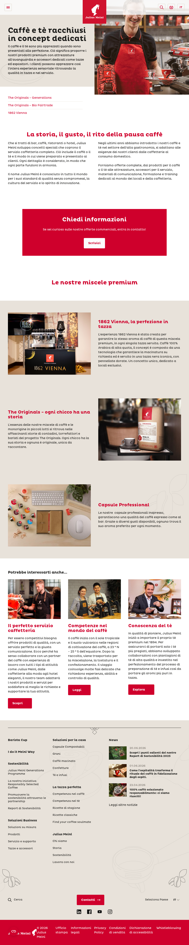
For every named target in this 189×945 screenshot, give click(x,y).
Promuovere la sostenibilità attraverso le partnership (27, 798)
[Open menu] (8, 7)
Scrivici (94, 243)
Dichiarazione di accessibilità (141, 930)
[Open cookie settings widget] (13, 931)
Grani (57, 754)
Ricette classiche (65, 815)
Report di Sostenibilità (24, 808)
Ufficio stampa (62, 930)
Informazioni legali (81, 930)
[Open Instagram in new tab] (110, 912)
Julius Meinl (62, 834)
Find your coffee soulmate (72, 822)
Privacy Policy (100, 930)
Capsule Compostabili (69, 747)
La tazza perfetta (67, 787)
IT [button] (181, 7)
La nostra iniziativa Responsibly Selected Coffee (23, 784)
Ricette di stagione (66, 808)
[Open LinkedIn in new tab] (79, 912)
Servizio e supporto (22, 841)
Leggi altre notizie (123, 804)
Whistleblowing (168, 928)
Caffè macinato (64, 761)
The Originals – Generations (29, 98)
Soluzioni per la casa (69, 740)
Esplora (139, 689)
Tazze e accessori (20, 848)
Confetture (61, 768)
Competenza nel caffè (69, 794)
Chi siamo (60, 841)
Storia (57, 848)
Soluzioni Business (22, 820)
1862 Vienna (17, 113)
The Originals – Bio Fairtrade (30, 105)
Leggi (77, 690)
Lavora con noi (63, 862)
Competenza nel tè (66, 801)
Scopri (17, 703)
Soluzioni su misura (22, 827)
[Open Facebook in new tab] (89, 912)
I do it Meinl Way (21, 752)
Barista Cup (17, 740)
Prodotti (14, 834)
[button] (161, 7)
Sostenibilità (18, 764)
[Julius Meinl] (94, 12)
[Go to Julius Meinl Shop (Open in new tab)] (171, 7)
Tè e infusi (60, 775)
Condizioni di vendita (117, 930)
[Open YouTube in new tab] (99, 912)
